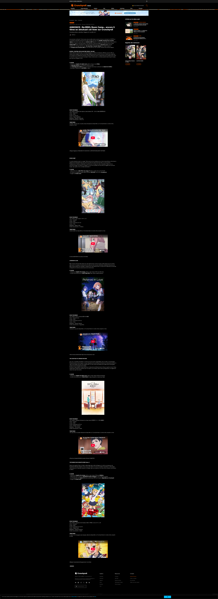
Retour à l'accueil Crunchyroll (76, 1)
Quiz (104, 8)
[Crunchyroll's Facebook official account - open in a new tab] (78, 582)
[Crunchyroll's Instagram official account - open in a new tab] (81, 582)
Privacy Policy (74, 596)
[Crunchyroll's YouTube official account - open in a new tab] (75, 582)
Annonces (80, 20)
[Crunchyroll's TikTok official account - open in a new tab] (86, 582)
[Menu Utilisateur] (146, 1)
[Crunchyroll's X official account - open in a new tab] (83, 582)
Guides (112, 8)
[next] (146, 52)
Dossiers (95, 8)
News (76, 20)
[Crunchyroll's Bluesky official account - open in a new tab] (89, 582)
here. (95, 596)
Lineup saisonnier (84, 8)
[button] (80, 586)
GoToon (73, 34)
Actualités (73, 8)
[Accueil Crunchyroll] (81, 574)
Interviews (122, 8)
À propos (140, 8)
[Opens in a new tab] (109, 13)
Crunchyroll (72, 20)
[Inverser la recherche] (146, 5)
